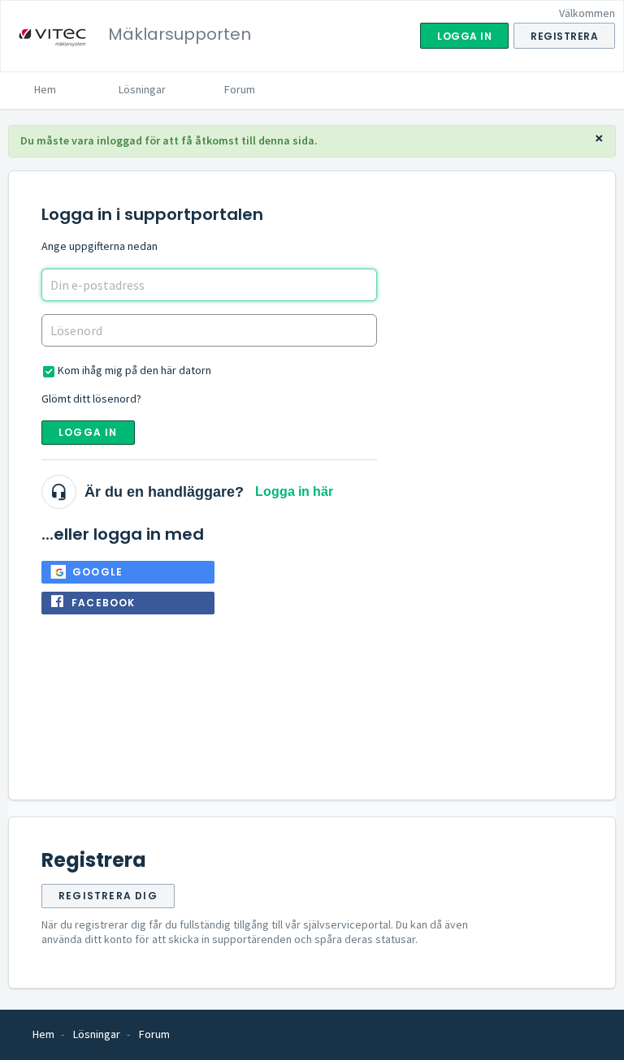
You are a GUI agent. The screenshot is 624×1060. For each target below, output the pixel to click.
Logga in (88, 432)
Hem (45, 89)
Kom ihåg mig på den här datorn (134, 370)
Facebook (104, 603)
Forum (239, 89)
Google (97, 572)
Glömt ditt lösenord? (91, 398)
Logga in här (294, 491)
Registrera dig (108, 896)
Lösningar (142, 89)
